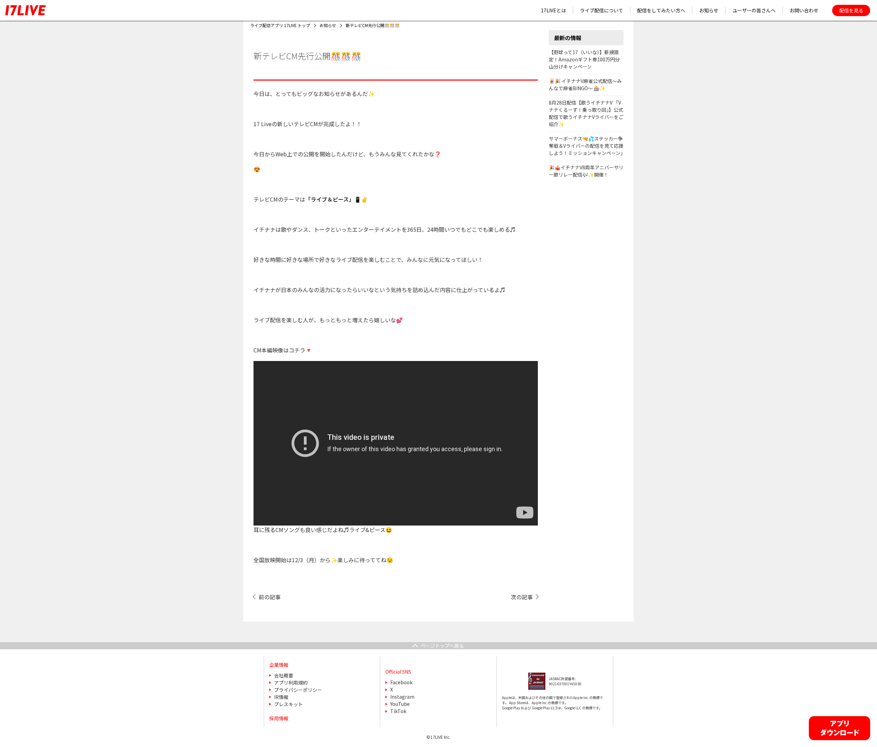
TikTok (398, 711)
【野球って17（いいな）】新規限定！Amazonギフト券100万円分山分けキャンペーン (584, 59)
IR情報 (281, 697)
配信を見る (851, 10)
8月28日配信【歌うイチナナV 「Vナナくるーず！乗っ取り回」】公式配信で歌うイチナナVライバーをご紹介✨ (586, 113)
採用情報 (278, 718)
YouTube (400, 703)
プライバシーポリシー (298, 689)
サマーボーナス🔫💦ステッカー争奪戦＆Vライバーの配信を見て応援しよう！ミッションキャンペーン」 (587, 145)
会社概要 (283, 675)
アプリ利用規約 (291, 682)
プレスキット (288, 704)
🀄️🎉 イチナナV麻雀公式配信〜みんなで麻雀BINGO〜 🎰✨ (585, 84)
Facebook (401, 682)
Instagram (402, 696)
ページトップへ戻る (442, 645)
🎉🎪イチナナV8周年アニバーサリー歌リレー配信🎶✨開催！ (586, 171)
